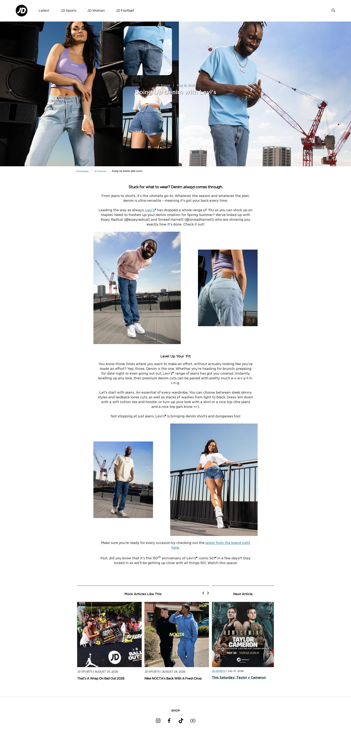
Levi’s (150, 210)
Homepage (82, 171)
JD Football (125, 10)
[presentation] (203, 593)
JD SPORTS (219, 671)
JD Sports (68, 10)
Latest (44, 10)
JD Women (96, 10)
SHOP (175, 710)
